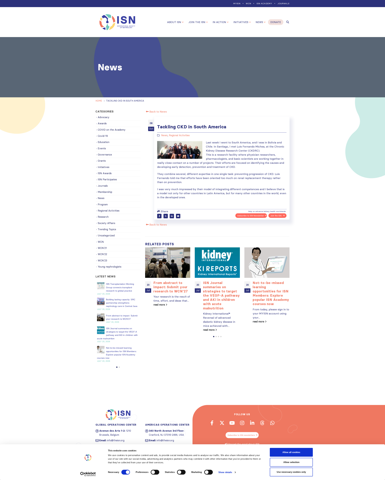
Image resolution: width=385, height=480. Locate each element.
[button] (214, 336)
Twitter (165, 216)
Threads (262, 423)
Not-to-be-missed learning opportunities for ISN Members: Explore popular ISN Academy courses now (271, 293)
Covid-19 (103, 135)
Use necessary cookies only (291, 472)
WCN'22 (102, 254)
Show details (225, 472)
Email (178, 216)
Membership (105, 191)
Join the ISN (196, 22)
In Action (219, 22)
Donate (275, 22)
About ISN (174, 22)
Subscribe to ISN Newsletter (250, 215)
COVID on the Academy (111, 129)
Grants (102, 160)
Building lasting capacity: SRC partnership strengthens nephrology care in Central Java (121, 302)
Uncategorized (106, 235)
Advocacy (103, 117)
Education (103, 142)
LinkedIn (172, 216)
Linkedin (252, 423)
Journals (283, 3)
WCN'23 (102, 260)
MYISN (236, 3)
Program (103, 204)
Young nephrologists (109, 266)
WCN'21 (102, 247)
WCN (248, 3)
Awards (102, 123)
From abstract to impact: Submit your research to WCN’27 (170, 287)
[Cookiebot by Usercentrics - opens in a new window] (88, 474)
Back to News (158, 111)
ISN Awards (105, 173)
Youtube (232, 423)
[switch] (155, 472)
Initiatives (240, 22)
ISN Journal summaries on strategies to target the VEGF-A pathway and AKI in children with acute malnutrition (221, 295)
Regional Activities (179, 135)
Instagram (242, 423)
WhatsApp (272, 423)
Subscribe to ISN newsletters (241, 435)
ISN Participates (107, 179)
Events (102, 148)
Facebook (159, 216)
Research (103, 216)
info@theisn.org (115, 440)
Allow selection (291, 462)
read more (159, 304)
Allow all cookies (291, 452)
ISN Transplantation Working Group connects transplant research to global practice (120, 287)
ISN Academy (264, 3)
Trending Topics (107, 229)
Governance (105, 154)
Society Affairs (106, 223)
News (259, 22)
